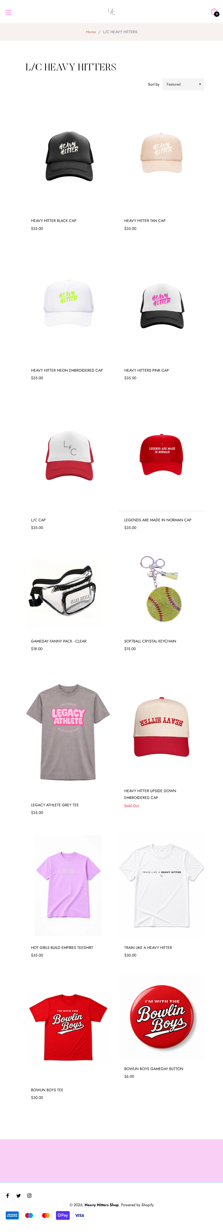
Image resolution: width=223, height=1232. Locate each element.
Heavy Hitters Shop (102, 1205)
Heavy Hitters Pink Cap (146, 370)
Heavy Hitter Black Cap (53, 220)
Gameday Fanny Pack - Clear (58, 641)
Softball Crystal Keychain (150, 641)
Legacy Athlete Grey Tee (55, 805)
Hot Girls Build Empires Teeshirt (62, 947)
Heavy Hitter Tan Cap (145, 220)
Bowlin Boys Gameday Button (153, 1068)
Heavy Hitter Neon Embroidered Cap (67, 370)
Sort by (153, 84)
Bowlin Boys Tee (47, 1090)
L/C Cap (38, 520)
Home (91, 32)
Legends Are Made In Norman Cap (157, 520)
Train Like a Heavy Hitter (148, 947)
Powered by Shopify (137, 1205)
